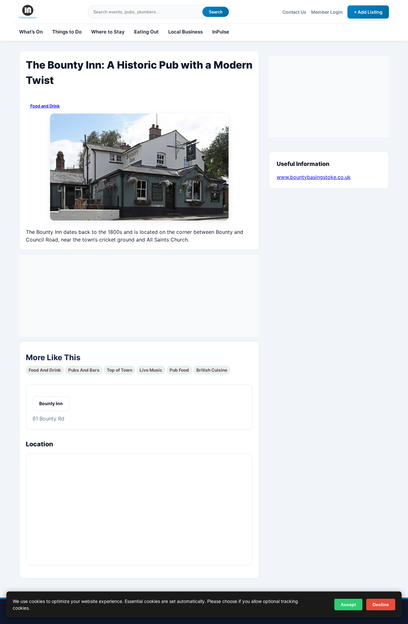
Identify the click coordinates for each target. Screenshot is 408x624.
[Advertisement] (139, 295)
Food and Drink (45, 105)
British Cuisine (211, 370)
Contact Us (294, 12)
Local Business (185, 32)
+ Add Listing (368, 12)
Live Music (151, 370)
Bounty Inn (51, 403)
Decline (381, 604)
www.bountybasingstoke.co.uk (314, 177)
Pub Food (179, 370)
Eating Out (146, 32)
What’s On (31, 32)
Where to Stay (108, 32)
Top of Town (119, 370)
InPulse (220, 32)
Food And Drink (45, 370)
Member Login (327, 12)
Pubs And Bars (83, 370)
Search (215, 12)
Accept (348, 604)
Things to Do (67, 32)
